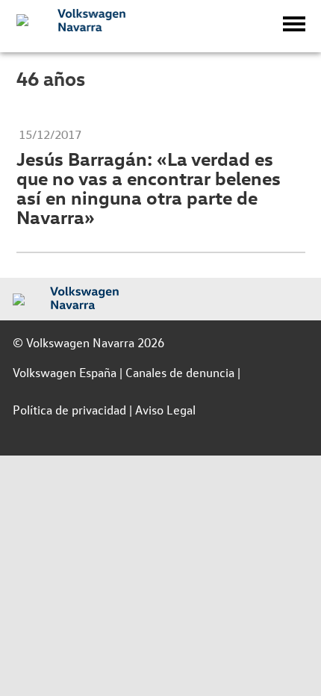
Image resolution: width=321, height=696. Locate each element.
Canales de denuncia (179, 372)
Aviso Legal (165, 409)
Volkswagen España (64, 372)
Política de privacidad (69, 409)
